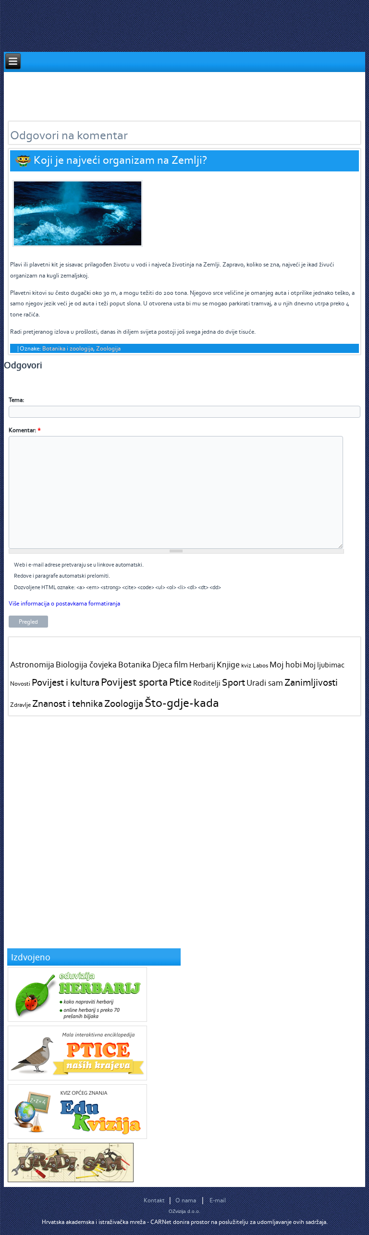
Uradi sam (264, 683)
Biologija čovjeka (86, 664)
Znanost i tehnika (67, 703)
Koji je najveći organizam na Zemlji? (120, 160)
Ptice (180, 682)
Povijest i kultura (65, 682)
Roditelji (207, 683)
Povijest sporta (134, 682)
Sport (233, 682)
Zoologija (108, 348)
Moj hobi (286, 664)
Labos (260, 665)
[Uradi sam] (71, 1180)
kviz (246, 665)
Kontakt (154, 1200)
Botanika (134, 664)
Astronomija (32, 664)
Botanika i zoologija (67, 348)
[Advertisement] (179, 93)
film (181, 664)
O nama (185, 1200)
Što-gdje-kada (182, 702)
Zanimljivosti (311, 682)
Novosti (20, 683)
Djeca (162, 664)
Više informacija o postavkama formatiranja (64, 603)
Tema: (16, 399)
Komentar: (25, 430)
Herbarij (202, 664)
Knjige (228, 664)
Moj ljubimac (323, 664)
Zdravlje (20, 704)
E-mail (217, 1200)
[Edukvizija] (77, 1136)
